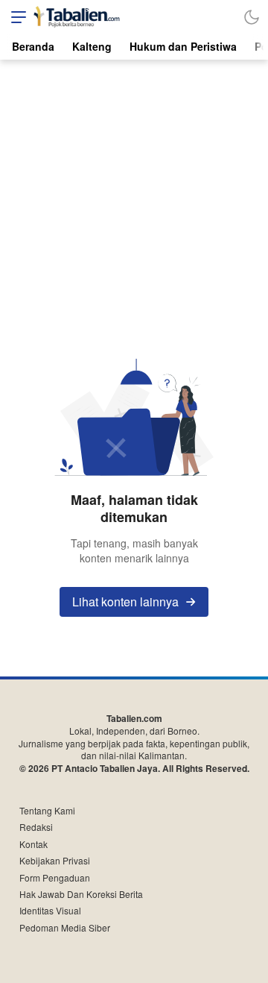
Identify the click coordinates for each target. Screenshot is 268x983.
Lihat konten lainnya (125, 601)
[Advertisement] (134, 201)
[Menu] (15, 17)
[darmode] (251, 17)
